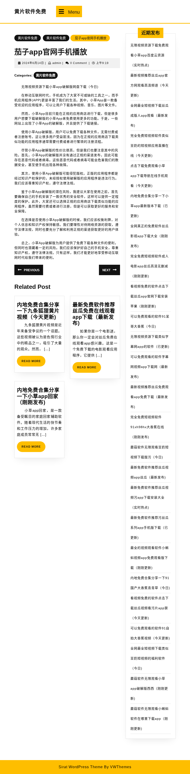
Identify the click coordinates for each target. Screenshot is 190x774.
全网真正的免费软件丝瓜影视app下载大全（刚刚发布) (149, 236)
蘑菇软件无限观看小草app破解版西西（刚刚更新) (149, 688)
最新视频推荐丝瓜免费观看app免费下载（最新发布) (149, 397)
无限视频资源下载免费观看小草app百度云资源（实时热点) (149, 55)
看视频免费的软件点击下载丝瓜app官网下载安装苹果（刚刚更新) (149, 296)
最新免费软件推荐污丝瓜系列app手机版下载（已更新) (149, 527)
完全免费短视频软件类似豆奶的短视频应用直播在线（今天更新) (149, 145)
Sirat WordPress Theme (81, 767)
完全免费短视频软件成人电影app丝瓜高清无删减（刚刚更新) (149, 266)
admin (56, 63)
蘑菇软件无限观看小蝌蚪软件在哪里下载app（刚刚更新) (149, 718)
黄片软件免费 (30, 11)
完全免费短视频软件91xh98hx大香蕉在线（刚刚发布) (147, 427)
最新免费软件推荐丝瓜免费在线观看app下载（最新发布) (94, 314)
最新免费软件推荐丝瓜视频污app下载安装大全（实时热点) (149, 497)
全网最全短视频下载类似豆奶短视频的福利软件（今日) (149, 658)
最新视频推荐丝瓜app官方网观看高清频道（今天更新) (149, 85)
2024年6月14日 (33, 63)
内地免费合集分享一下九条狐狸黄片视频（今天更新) (38, 311)
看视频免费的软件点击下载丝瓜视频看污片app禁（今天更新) (149, 608)
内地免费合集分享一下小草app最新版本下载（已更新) (149, 206)
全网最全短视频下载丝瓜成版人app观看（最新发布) (149, 115)
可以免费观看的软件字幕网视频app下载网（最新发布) (149, 367)
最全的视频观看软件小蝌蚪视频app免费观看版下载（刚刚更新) (149, 558)
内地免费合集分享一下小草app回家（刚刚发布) (38, 396)
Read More (33, 362)
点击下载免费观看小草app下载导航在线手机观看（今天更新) (149, 176)
